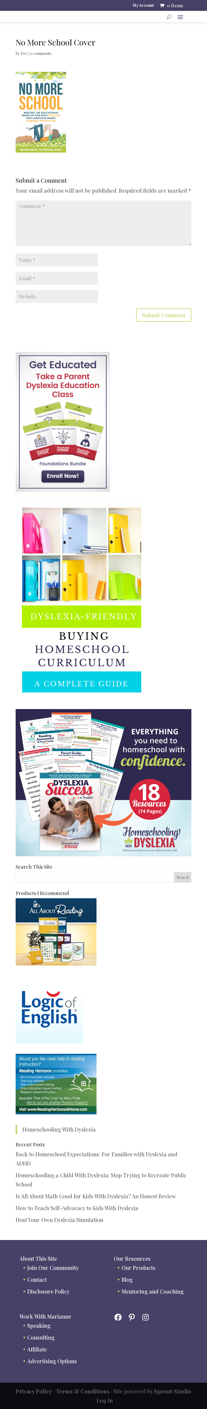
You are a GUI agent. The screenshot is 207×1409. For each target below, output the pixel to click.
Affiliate (37, 1349)
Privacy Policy (34, 1391)
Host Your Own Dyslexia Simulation (59, 1219)
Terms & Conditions (82, 1391)
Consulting (40, 1337)
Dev (24, 53)
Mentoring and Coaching (153, 1291)
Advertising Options (52, 1361)
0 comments (40, 53)
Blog (127, 1279)
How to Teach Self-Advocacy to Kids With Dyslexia (77, 1207)
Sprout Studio (172, 1391)
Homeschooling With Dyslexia (59, 1129)
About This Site (38, 1258)
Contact (37, 1279)
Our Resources (132, 1258)
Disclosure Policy (48, 1291)
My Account (143, 5)
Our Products (138, 1267)
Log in (104, 1400)
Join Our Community (53, 1267)
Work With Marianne (45, 1316)
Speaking (38, 1325)
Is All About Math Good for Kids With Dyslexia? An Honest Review (96, 1196)
